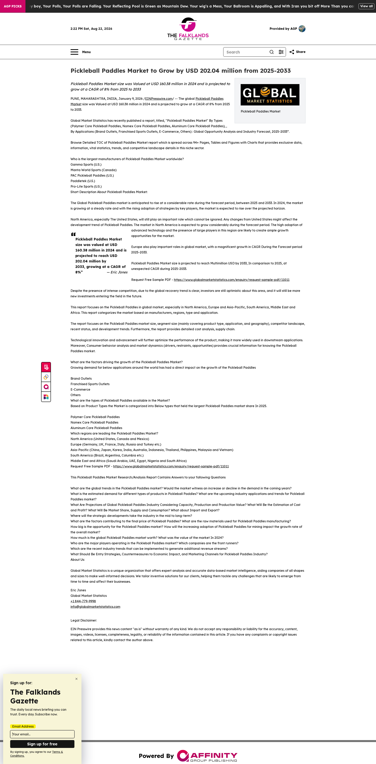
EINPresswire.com (158, 99)
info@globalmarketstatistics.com (95, 607)
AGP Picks (13, 6)
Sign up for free (42, 743)
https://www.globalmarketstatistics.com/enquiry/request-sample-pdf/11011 (231, 280)
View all (366, 6)
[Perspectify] (46, 377)
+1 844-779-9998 (83, 601)
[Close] (76, 679)
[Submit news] (46, 367)
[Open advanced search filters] (281, 51)
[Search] (271, 51)
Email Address (23, 726)
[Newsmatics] (46, 397)
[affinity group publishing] (46, 387)
